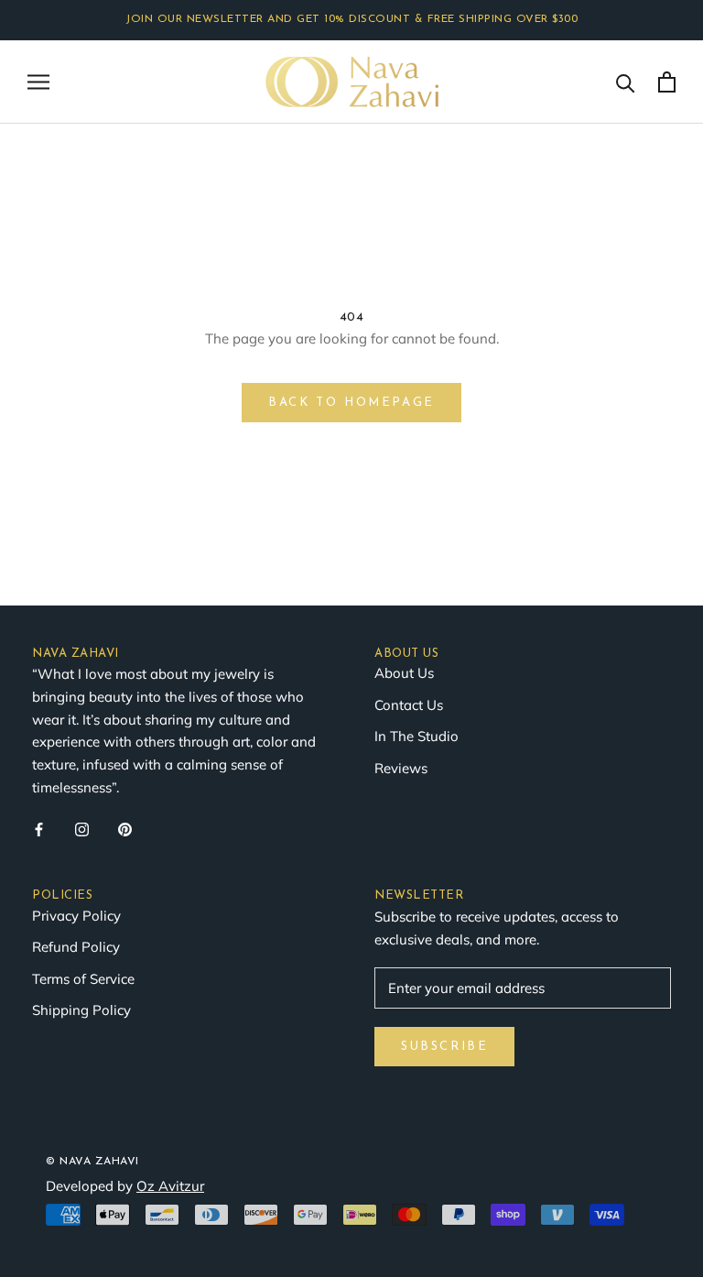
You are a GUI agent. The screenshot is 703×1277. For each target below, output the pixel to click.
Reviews (400, 768)
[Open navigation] (38, 81)
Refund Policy (76, 946)
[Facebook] (39, 829)
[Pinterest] (125, 829)
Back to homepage (351, 403)
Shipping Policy (81, 1010)
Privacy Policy (76, 915)
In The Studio (416, 736)
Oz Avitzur (170, 1186)
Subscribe (444, 1047)
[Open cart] (667, 82)
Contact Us (408, 705)
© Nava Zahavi (92, 1161)
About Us (404, 673)
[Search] (625, 82)
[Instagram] (82, 829)
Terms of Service (83, 979)
